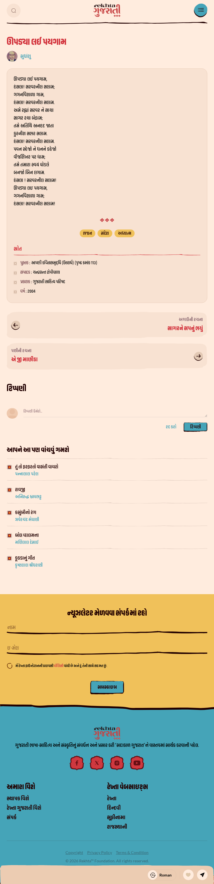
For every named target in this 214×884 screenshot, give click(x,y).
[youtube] (137, 763)
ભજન (87, 233)
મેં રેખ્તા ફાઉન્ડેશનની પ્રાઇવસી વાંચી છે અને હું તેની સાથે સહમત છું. (61, 666)
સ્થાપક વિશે (18, 798)
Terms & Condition (132, 852)
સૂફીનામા (116, 817)
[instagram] (117, 763)
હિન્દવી (114, 808)
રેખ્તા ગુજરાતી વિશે (24, 808)
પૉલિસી (59, 666)
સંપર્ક (11, 817)
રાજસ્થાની (117, 827)
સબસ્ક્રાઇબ (107, 687)
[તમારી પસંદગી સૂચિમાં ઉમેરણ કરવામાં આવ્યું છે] (188, 875)
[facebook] (76, 763)
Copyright (74, 852)
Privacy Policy (99, 852)
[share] (202, 875)
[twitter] (96, 763)
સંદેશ (105, 233)
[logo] (107, 10)
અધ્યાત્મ (124, 233)
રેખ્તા (111, 798)
